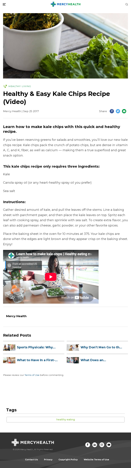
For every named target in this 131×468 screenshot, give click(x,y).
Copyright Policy (68, 459)
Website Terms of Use (96, 459)
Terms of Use (32, 375)
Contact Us (31, 459)
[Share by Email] (124, 111)
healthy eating (65, 419)
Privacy (48, 459)
